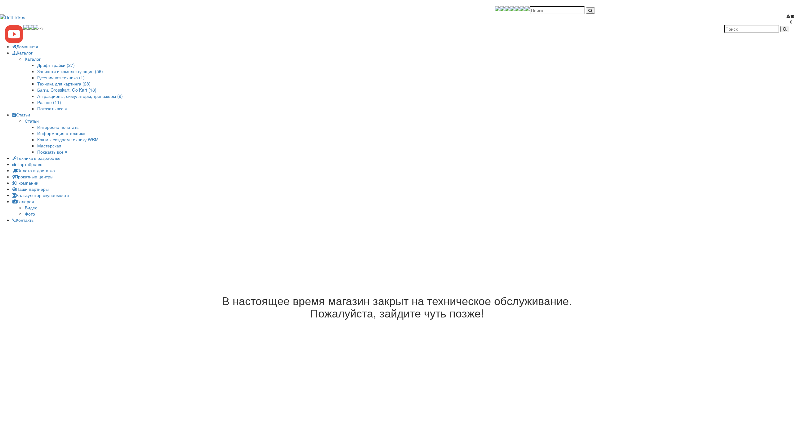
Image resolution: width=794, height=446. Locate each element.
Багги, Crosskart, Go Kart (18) (66, 90)
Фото (30, 214)
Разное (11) (49, 102)
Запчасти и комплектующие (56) (70, 71)
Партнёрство (29, 164)
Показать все (51, 108)
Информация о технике (61, 133)
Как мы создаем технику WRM (68, 139)
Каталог (25, 53)
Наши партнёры (32, 189)
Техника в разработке (38, 158)
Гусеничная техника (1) (61, 77)
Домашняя (27, 46)
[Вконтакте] (517, 8)
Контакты (25, 220)
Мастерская (49, 145)
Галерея (25, 201)
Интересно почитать (57, 127)
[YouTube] (502, 8)
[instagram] (522, 8)
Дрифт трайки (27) (56, 65)
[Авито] (527, 8)
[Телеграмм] (507, 8)
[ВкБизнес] (512, 8)
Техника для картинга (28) (64, 84)
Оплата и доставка (36, 170)
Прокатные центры (34, 176)
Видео (31, 207)
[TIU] (497, 8)
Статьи (23, 115)
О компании (26, 183)
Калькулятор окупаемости (42, 195)
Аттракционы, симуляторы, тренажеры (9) (80, 96)
